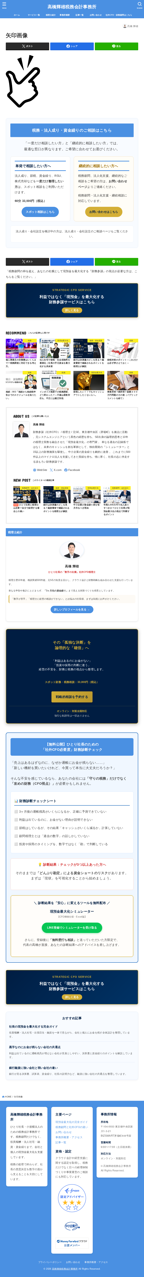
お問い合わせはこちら (103, 211)
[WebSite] (40, 470)
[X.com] (56, 470)
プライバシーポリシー (50, 1262)
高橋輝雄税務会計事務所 (72, 6)
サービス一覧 (36, 15)
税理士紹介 (51, 15)
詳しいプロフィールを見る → (72, 609)
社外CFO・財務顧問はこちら (119, 15)
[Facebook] (72, 470)
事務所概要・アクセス (69, 1137)
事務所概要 (65, 15)
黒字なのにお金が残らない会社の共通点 (35, 1047)
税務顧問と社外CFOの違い (71, 1127)
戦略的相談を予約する (72, 697)
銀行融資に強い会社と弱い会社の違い (33, 1067)
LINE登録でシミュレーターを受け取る (72, 927)
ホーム (19, 15)
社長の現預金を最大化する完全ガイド (33, 1026)
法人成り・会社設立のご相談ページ (88, 231)
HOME (8, 1097)
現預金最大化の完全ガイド (71, 1122)
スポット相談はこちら (40, 211)
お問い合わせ (96, 15)
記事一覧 (82, 15)
